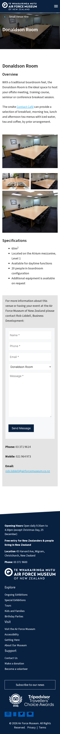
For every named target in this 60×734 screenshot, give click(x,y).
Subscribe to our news (30, 685)
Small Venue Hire (18, 17)
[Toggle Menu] (56, 6)
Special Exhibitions (15, 600)
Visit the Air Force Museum (20, 629)
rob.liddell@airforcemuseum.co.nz (27, 471)
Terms (42, 727)
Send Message (21, 428)
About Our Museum (16, 645)
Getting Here (12, 640)
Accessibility (12, 634)
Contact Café (25, 107)
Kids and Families (15, 611)
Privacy (31, 727)
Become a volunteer (16, 669)
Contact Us (11, 658)
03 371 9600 (20, 562)
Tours (8, 606)
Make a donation (14, 663)
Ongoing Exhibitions (16, 595)
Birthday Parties (14, 616)
